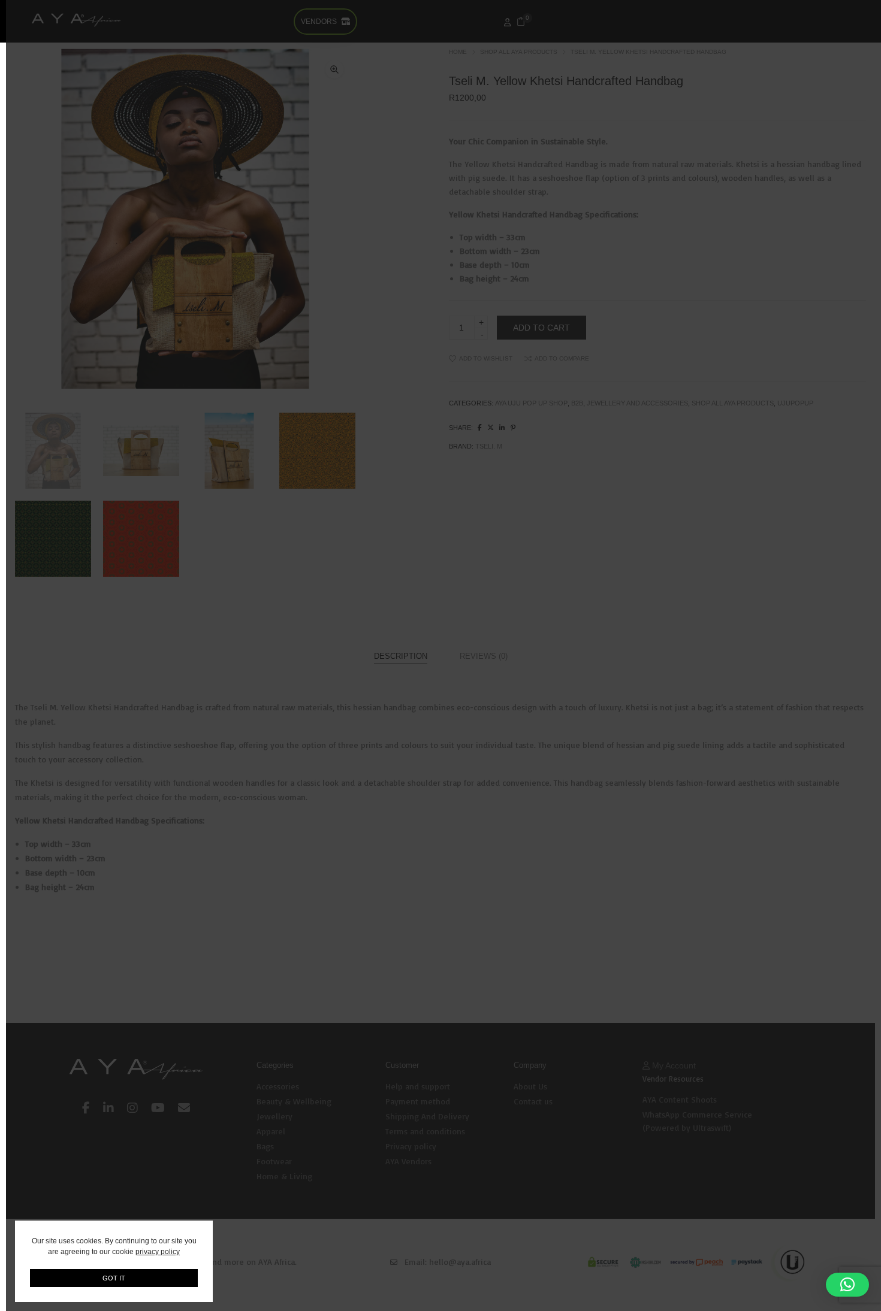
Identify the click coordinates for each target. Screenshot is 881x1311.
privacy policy (157, 1252)
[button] (847, 1285)
